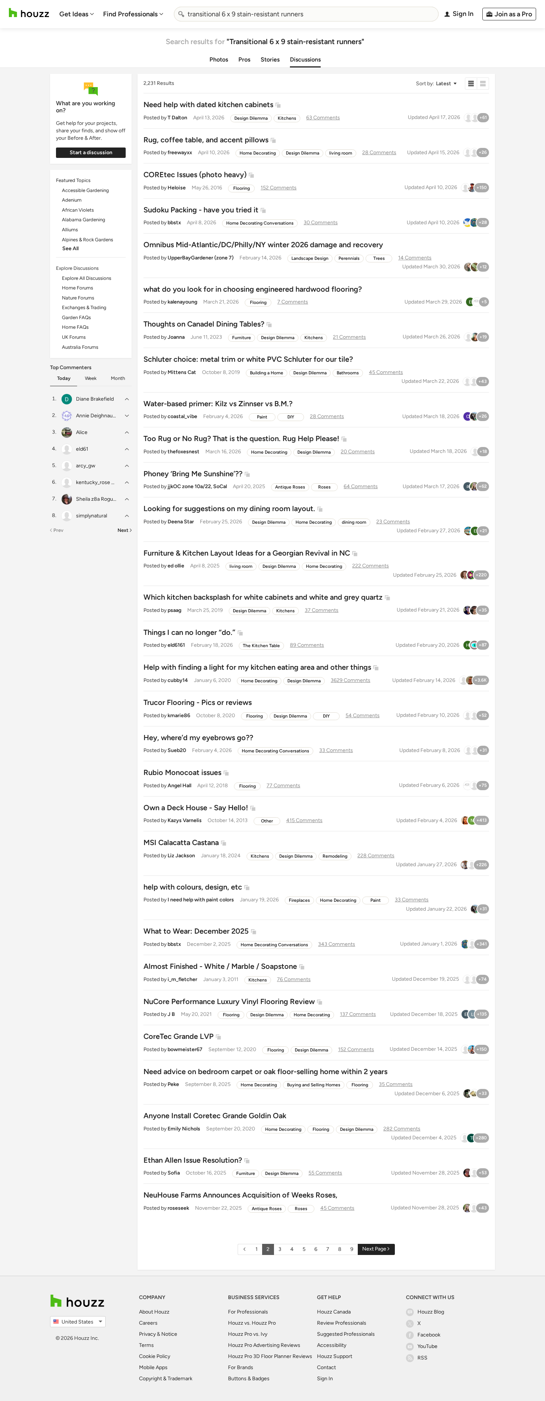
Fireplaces (299, 900)
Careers (148, 1323)
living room (340, 153)
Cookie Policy (154, 1356)
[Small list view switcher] (471, 83)
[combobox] (306, 14)
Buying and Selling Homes (313, 1084)
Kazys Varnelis (185, 820)
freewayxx (180, 152)
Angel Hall (179, 785)
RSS (422, 1358)
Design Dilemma (251, 118)
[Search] (181, 14)
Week (90, 378)
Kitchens (287, 118)
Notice (169, 1334)
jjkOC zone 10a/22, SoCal (197, 486)
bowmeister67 (185, 1049)
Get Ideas (73, 14)
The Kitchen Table (261, 645)
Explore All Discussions (86, 278)
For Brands (240, 1367)
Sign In (325, 1378)
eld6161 (176, 645)
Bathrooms (348, 372)
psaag (174, 610)
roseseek (178, 1208)
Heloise (177, 188)
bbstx (174, 222)
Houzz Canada (334, 1312)
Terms (146, 1345)
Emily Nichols (184, 1129)
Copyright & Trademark (165, 1378)
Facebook (428, 1335)
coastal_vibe (182, 416)
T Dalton (177, 118)
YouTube (427, 1346)
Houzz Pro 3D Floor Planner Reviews (270, 1356)
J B (171, 1014)
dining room (354, 522)
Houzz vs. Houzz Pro (252, 1323)
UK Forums (74, 337)
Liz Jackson (181, 855)
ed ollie (176, 566)
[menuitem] (77, 14)
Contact (326, 1367)
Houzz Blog (430, 1312)
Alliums (70, 229)
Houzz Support (334, 1356)
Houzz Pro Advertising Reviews (264, 1345)
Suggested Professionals (346, 1334)
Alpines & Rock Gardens (87, 239)
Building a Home (266, 372)
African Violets (78, 210)
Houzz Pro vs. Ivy (247, 1334)
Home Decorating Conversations (260, 223)
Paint (262, 417)
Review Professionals (341, 1323)
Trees (379, 258)
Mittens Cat (182, 372)
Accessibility (331, 1345)
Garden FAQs (76, 317)
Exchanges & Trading (84, 307)
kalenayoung (182, 302)
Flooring (241, 188)
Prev (58, 530)
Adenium (72, 200)
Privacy (147, 1334)
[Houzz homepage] (29, 12)
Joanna (176, 337)
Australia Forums (80, 347)
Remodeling (335, 856)
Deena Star (181, 522)
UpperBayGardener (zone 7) (201, 258)
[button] (436, 83)
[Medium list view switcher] (483, 83)
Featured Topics (73, 180)
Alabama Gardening (83, 219)
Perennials (349, 258)
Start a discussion (91, 152)
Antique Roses (290, 487)
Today (63, 378)
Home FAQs (75, 327)
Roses (324, 487)
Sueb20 (177, 750)
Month (118, 378)
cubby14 (178, 680)
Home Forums (77, 288)
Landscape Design (309, 258)
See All (70, 248)
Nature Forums (78, 298)
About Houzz (154, 1312)
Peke (173, 1084)
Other (267, 821)
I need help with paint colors (201, 900)
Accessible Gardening (85, 190)
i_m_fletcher (182, 979)
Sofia (174, 1173)
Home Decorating (258, 153)
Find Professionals (130, 14)
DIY (290, 417)
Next (123, 530)
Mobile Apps (153, 1367)
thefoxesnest (183, 451)
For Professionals (248, 1312)
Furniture (241, 337)
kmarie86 (179, 715)
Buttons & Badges (249, 1378)
